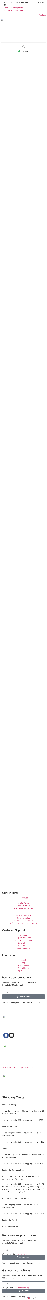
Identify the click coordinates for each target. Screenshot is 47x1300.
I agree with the (16, 1287)
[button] (23, 42)
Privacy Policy (23, 1287)
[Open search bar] (23, 46)
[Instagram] (11, 1035)
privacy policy (22, 1254)
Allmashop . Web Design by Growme (18, 1067)
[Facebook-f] (6, 1035)
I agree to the (16, 1254)
